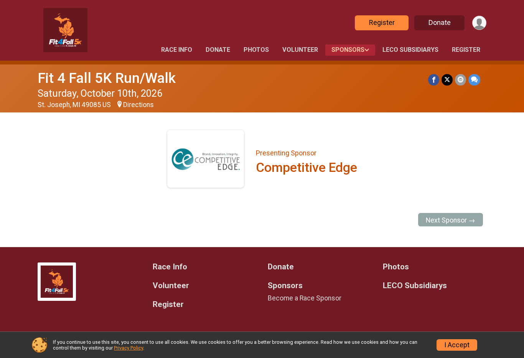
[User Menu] (479, 23)
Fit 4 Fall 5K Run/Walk (107, 78)
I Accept (457, 345)
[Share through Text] (474, 79)
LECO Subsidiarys (410, 49)
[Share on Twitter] (447, 79)
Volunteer (300, 49)
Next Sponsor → (450, 220)
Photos (256, 49)
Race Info (176, 49)
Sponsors (347, 49)
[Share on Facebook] (433, 79)
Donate (439, 22)
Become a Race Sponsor (304, 298)
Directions (138, 105)
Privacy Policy (128, 348)
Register (382, 22)
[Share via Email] (460, 79)
